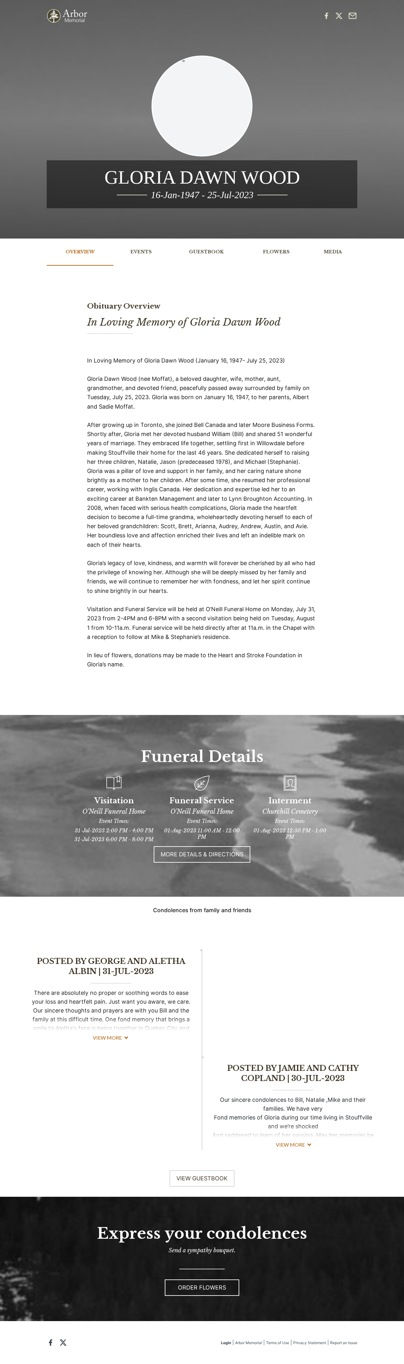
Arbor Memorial (248, 1342)
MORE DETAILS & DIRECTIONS (202, 854)
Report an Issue (343, 1342)
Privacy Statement (309, 1342)
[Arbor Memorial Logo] (67, 16)
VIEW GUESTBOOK (202, 1178)
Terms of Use (277, 1342)
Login (226, 1342)
